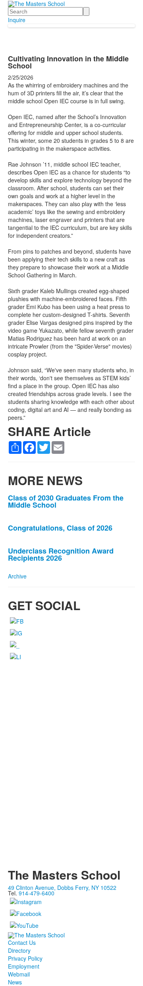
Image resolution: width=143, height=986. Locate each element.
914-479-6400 (36, 893)
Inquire (16, 20)
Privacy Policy (25, 958)
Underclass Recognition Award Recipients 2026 (61, 554)
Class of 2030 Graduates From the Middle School (66, 501)
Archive (17, 576)
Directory (19, 950)
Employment (23, 966)
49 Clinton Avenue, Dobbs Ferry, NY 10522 (62, 887)
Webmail (19, 974)
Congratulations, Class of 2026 (60, 528)
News (15, 982)
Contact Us (22, 942)
